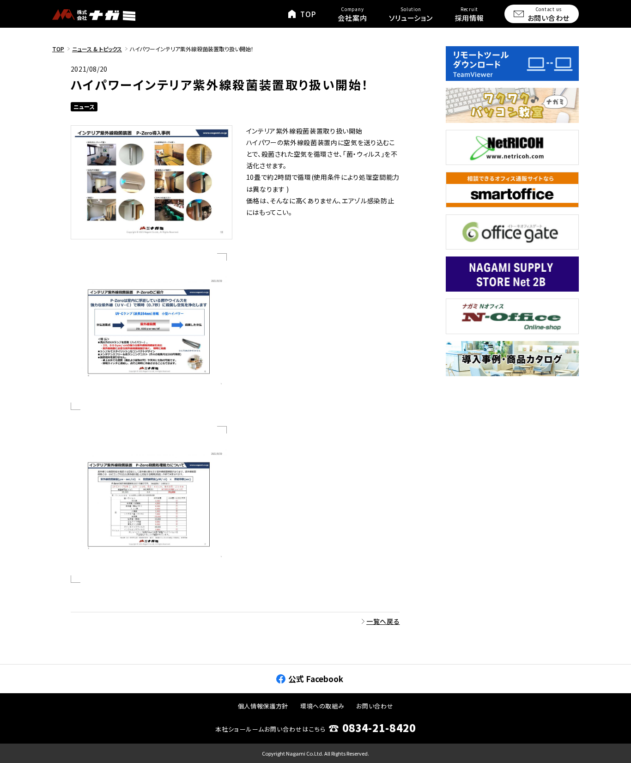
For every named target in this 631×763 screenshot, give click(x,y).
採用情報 (469, 14)
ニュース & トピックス (97, 49)
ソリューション (410, 14)
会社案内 (352, 14)
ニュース (84, 106)
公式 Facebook (315, 679)
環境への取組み (322, 706)
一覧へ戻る (383, 621)
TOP (308, 14)
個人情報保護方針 (263, 706)
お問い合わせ (549, 14)
